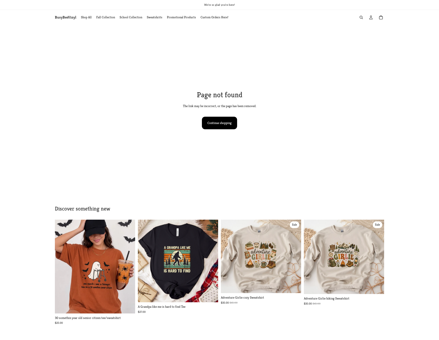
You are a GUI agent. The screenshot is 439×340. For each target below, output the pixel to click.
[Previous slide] (62, 267)
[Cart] (381, 17)
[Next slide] (128, 267)
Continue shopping (219, 123)
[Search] (361, 17)
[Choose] (128, 306)
